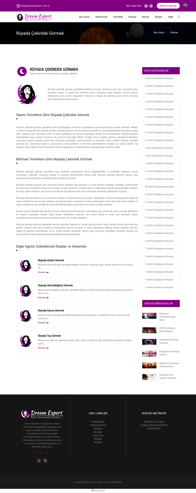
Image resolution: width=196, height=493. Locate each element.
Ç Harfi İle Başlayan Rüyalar (159, 101)
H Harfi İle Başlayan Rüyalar (159, 140)
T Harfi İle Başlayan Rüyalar (159, 248)
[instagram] (151, 6)
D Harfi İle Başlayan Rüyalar (159, 109)
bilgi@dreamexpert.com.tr (35, 5)
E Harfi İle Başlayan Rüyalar (159, 117)
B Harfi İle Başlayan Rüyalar (159, 86)
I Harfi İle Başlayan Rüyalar (159, 148)
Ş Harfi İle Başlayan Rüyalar (159, 241)
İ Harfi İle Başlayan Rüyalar (159, 155)
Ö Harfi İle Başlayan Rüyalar (159, 210)
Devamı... (41, 452)
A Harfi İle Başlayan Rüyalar (159, 78)
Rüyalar (132, 16)
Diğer (170, 16)
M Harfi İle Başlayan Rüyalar (159, 186)
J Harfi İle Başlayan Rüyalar (159, 163)
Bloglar (158, 16)
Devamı (42, 272)
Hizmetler (118, 16)
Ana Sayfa (84, 16)
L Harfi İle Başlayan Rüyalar (159, 179)
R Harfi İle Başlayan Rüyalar (159, 225)
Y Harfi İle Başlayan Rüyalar (159, 279)
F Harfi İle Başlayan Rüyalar (159, 124)
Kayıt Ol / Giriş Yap (168, 6)
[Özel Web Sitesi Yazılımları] (98, 490)
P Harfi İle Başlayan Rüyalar (159, 217)
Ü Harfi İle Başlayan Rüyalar (159, 264)
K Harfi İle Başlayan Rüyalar (159, 171)
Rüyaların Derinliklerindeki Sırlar (167, 316)
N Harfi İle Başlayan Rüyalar (159, 194)
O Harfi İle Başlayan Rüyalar (159, 202)
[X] (146, 6)
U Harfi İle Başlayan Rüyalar (159, 256)
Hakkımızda (101, 16)
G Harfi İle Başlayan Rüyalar (159, 132)
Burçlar (145, 16)
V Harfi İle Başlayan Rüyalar (159, 272)
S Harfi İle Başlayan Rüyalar (159, 233)
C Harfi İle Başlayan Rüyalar (159, 93)
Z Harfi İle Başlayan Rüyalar (159, 287)
